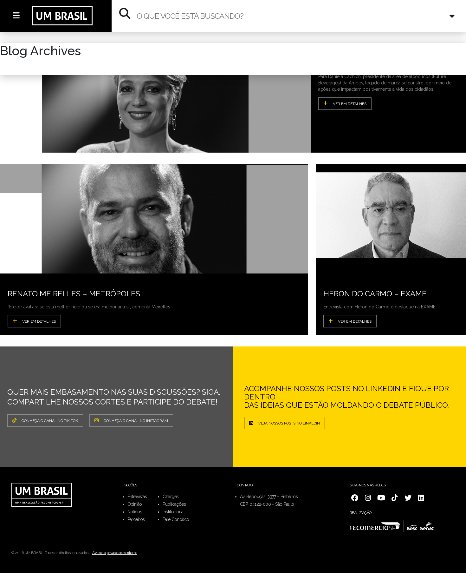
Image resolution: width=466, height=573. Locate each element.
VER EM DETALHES (349, 104)
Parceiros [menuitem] (136, 519)
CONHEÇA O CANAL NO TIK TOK (50, 420)
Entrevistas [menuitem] (137, 496)
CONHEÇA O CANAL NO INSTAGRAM (136, 420)
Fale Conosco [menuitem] (176, 519)
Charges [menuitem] (170, 496)
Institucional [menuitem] (173, 511)
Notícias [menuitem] (134, 511)
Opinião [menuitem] (134, 504)
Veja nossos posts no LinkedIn (289, 423)
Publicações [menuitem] (174, 504)
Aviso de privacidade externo (114, 552)
